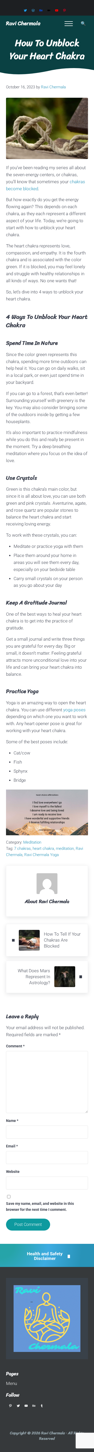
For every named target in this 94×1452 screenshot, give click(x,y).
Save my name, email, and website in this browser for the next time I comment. (40, 1206)
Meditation (32, 842)
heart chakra (43, 848)
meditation (65, 848)
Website (13, 1172)
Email (12, 1146)
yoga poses (74, 709)
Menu (11, 1383)
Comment (15, 1046)
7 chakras (22, 848)
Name (12, 1121)
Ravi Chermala (23, 23)
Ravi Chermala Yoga (41, 854)
